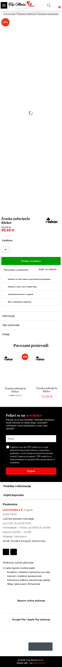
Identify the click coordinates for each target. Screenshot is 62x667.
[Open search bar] (48, 5)
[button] (4, 5)
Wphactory (39, 663)
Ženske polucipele (48, 13)
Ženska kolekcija (26, 13)
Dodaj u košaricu (31, 261)
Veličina (7, 240)
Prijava (31, 471)
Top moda (9, 13)
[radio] (5, 249)
